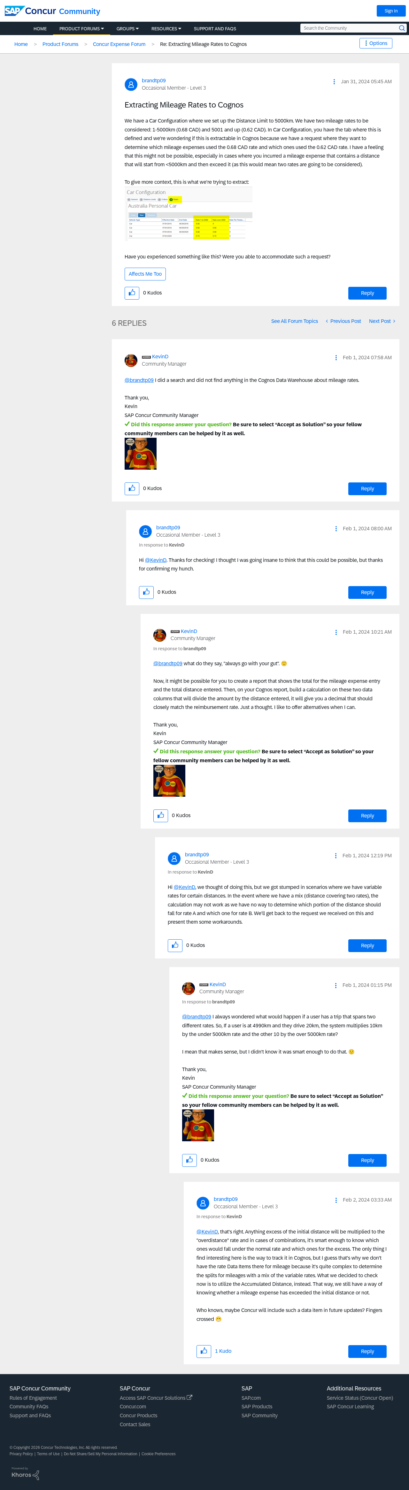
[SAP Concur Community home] (30, 11)
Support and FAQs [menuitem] (215, 28)
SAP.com (251, 1398)
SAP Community (260, 1415)
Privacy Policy (21, 1454)
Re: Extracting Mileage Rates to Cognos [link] (203, 44)
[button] (334, 81)
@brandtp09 (139, 380)
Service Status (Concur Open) (360, 1398)
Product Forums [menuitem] (79, 28)
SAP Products (257, 1406)
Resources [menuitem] (164, 28)
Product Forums (60, 44)
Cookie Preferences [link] (159, 1454)
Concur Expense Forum (119, 44)
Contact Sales (135, 1424)
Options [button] (378, 43)
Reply (367, 293)
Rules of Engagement (33, 1398)
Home (21, 44)
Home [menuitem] (40, 28)
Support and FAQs (30, 1415)
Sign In (391, 10)
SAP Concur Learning (350, 1406)
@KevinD (155, 560)
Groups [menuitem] (126, 28)
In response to (161, 545)
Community (79, 11)
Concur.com (133, 1406)
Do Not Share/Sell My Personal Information (100, 1454)
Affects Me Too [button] (145, 274)
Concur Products (138, 1415)
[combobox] (353, 28)
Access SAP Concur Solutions (153, 1398)
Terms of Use (48, 1454)
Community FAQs (29, 1406)
